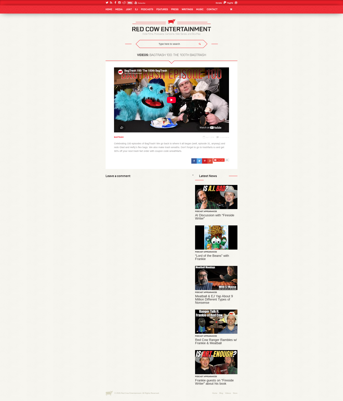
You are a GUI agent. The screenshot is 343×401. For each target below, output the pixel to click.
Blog (221, 393)
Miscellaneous (115, 30)
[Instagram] (119, 2)
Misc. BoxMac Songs (117, 24)
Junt (232, 26)
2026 (111, 24)
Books (112, 17)
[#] (194, 161)
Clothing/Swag (227, 16)
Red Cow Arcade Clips (197, 52)
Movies (231, 18)
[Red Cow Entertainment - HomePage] (171, 25)
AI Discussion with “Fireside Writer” (214, 217)
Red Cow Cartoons (118, 35)
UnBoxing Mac (115, 52)
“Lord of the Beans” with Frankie (212, 257)
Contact (212, 9)
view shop (227, 31)
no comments (224, 137)
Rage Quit (145, 50)
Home (109, 9)
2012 (120, 30)
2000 (111, 35)
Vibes (125, 52)
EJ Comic (113, 30)
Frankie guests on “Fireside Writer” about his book (214, 382)
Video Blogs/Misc (221, 24)
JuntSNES (131, 50)
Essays (124, 17)
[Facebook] (115, 2)
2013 (111, 30)
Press (174, 9)
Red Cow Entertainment (131, 393)
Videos (228, 393)
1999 (120, 35)
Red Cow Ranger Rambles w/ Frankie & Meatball (216, 341)
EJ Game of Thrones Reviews (149, 50)
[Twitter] (107, 2)
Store (235, 393)
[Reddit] (123, 2)
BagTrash (113, 35)
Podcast (220, 24)
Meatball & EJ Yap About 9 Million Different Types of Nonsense (214, 299)
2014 (225, 24)
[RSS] (111, 2)
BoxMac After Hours (119, 46)
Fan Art (112, 24)
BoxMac (112, 41)
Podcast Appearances (206, 211)
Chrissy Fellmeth (117, 41)
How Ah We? (149, 52)
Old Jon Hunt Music (117, 24)
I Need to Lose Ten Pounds (120, 24)
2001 (225, 30)
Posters (231, 24)
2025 (120, 24)
